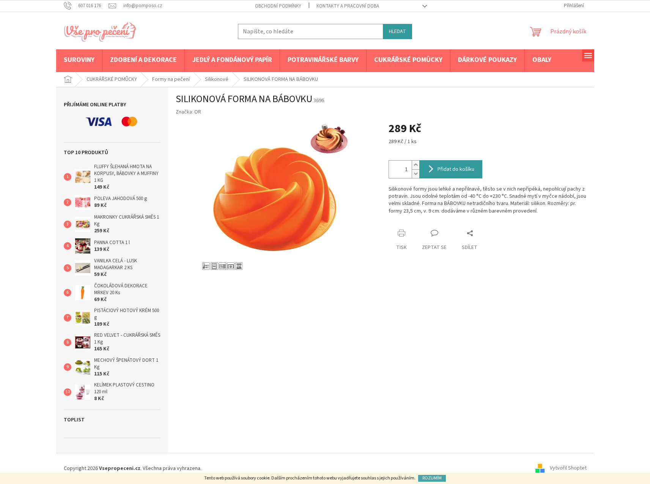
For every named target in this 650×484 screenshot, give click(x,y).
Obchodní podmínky (278, 6)
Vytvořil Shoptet (568, 468)
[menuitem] (79, 60)
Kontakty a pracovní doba (347, 6)
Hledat (397, 31)
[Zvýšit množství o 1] (415, 165)
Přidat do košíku (456, 169)
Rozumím (432, 478)
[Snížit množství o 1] (415, 173)
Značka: (188, 112)
